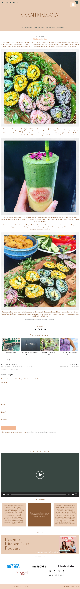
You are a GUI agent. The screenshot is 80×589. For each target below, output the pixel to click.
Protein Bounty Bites (69, 366)
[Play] (4, 495)
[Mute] (73, 495)
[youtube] (14, 3)
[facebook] (10, 3)
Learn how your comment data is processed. (41, 432)
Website (4, 419)
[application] (40, 475)
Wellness (40, 36)
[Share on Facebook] (7, 360)
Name (3, 404)
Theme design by (70, 586)
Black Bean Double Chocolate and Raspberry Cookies (16, 367)
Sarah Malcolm (26, 586)
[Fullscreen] (76, 495)
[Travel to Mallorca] (11, 344)
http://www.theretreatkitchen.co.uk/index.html (40, 320)
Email (3, 412)
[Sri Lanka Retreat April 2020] (49, 344)
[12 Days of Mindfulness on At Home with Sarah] (30, 344)
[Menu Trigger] (73, 4)
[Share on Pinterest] (9, 360)
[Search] (17, 3)
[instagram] (7, 3)
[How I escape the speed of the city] (69, 344)
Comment (5, 382)
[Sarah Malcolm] (40, 14)
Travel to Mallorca (11, 352)
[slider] (38, 494)
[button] (77, 2)
